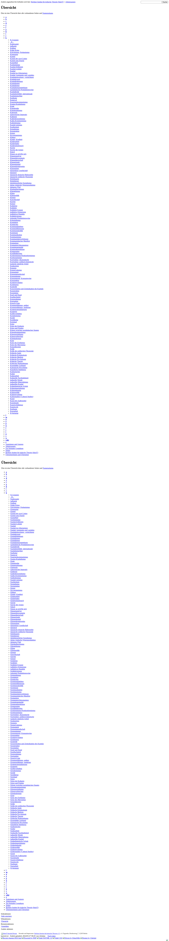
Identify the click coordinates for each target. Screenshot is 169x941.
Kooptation (14, 293)
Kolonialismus (15, 220)
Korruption (14, 301)
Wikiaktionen (6, 919)
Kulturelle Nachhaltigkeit (19, 378)
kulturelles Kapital (16, 384)
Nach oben (52, 936)
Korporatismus (15, 299)
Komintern (14, 222)
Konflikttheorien (16, 253)
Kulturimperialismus (17, 388)
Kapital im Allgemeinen (18, 73)
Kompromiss (14, 251)
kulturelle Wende (16, 380)
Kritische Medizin (16, 357)
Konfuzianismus (16, 258)
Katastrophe (14, 108)
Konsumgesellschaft (17, 274)
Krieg (12, 324)
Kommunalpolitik (16, 231)
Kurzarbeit (14, 411)
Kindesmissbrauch (16, 146)
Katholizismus (15, 123)
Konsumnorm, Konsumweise (20, 278)
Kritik (12, 349)
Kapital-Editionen (16, 67)
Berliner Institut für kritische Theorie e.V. (47, 933)
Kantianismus (15, 65)
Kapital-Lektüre (16, 69)
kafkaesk (13, 46)
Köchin (13, 202)
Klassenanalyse (15, 156)
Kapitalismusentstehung (18, 88)
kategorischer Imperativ (18, 115)
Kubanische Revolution (18, 368)
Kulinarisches (15, 372)
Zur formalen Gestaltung (14, 448)
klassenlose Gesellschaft (19, 171)
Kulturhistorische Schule (19, 386)
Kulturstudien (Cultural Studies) (21, 397)
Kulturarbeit (14, 376)
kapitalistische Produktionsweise (22, 90)
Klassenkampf (15, 164)
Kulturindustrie (15, 390)
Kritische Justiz (15, 353)
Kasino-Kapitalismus (17, 104)
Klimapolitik (14, 195)
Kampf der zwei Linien (18, 59)
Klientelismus (15, 191)
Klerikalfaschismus (17, 189)
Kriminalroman (15, 339)
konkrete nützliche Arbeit (19, 264)
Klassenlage (14, 168)
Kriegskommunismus (18, 332)
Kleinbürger (14, 181)
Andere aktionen (7, 929)
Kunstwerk (14, 407)
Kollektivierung (15, 216)
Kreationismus (15, 316)
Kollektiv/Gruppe (16, 210)
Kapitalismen (15, 83)
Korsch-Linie (15, 303)
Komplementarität (16, 247)
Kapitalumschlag (16, 96)
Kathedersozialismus (17, 119)
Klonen (13, 197)
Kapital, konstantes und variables (22, 75)
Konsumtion (14, 280)
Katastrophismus (16, 110)
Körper (12, 204)
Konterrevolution (16, 283)
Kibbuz (13, 137)
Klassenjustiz (15, 162)
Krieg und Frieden (16, 328)
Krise (12, 341)
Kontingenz (14, 285)
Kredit (12, 318)
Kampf (12, 56)
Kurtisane (13, 409)
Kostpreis (13, 312)
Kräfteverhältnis (16, 314)
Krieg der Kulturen (17, 326)
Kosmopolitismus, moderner (20, 307)
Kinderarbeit (14, 142)
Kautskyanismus (16, 125)
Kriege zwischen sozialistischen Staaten (24, 330)
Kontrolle (13, 287)
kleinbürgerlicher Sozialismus (21, 183)
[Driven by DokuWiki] (71, 938)
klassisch (13, 173)
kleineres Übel (15, 187)
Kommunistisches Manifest (20, 241)
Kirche (12, 148)
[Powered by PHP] (29, 938)
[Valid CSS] (57, 938)
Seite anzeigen (6, 916)
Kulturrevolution (16, 395)
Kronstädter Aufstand (18, 365)
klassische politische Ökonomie (21, 177)
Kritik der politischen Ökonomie (22, 351)
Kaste (12, 106)
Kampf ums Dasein (17, 61)
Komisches (14, 224)
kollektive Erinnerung (18, 212)
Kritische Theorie (16, 361)
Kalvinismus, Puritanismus (19, 52)
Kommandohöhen (16, 227)
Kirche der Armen (16, 150)
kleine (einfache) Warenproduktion (22, 185)
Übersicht (4, 921)
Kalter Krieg (14, 50)
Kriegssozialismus (16, 334)
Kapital (12, 71)
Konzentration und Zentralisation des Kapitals (26, 289)
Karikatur (13, 98)
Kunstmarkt (14, 403)
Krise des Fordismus (17, 343)
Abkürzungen (70, 2)
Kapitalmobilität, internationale (21, 94)
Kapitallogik (14, 92)
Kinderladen (14, 144)
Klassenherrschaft (16, 160)
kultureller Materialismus (19, 382)
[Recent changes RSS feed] (11, 938)
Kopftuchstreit (15, 297)
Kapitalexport (15, 79)
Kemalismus (14, 129)
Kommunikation (16, 235)
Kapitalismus (15, 86)
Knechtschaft (15, 200)
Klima (12, 193)
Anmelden (5, 926)
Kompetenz (14, 243)
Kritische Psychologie (18, 359)
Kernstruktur (14, 131)
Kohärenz (13, 206)
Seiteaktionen (6, 914)
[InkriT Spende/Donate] (9, 933)
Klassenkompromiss (17, 166)
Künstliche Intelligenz (18, 370)
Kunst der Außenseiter (18, 401)
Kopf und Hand (16, 295)
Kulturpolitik (14, 392)
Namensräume (47, 13)
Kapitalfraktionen (16, 81)
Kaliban (13, 48)
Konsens (13, 268)
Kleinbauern (14, 179)
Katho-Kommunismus (18, 121)
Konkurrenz (14, 266)
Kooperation (14, 291)
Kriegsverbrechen (16, 336)
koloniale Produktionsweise (20, 218)
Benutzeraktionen (7, 924)
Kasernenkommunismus (19, 102)
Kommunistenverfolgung (19, 239)
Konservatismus (16, 270)
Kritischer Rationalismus (19, 363)
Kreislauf (13, 322)
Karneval (13, 100)
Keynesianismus (16, 135)
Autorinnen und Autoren (14, 444)
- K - (12, 42)
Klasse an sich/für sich (18, 154)
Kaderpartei (14, 44)
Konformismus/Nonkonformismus (22, 256)
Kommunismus (15, 237)
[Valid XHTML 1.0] (44, 938)
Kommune (14, 233)
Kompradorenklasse (17, 249)
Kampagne (14, 54)
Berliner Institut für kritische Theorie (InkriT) (47, 2)
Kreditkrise (14, 320)
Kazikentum (14, 127)
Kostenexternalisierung (18, 309)
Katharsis (13, 117)
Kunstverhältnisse (16, 405)
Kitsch (12, 152)
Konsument (14, 272)
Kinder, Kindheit (16, 139)
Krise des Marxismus (17, 345)
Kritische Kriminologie (18, 355)
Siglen (8, 450)
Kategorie (13, 112)
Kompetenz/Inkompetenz (19, 245)
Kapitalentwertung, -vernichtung (22, 77)
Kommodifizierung (17, 229)
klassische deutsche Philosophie (21, 175)
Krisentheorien (15, 347)
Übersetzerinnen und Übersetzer (17, 455)
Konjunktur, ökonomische (19, 260)
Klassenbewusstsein (17, 158)
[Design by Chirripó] (88, 938)
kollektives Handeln (17, 214)
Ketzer (12, 133)
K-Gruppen (14, 40)
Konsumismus (15, 276)
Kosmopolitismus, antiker (19, 305)
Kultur (12, 374)
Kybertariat (14, 413)
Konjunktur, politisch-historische (22, 262)
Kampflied (14, 63)
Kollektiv (13, 208)
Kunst (12, 399)
